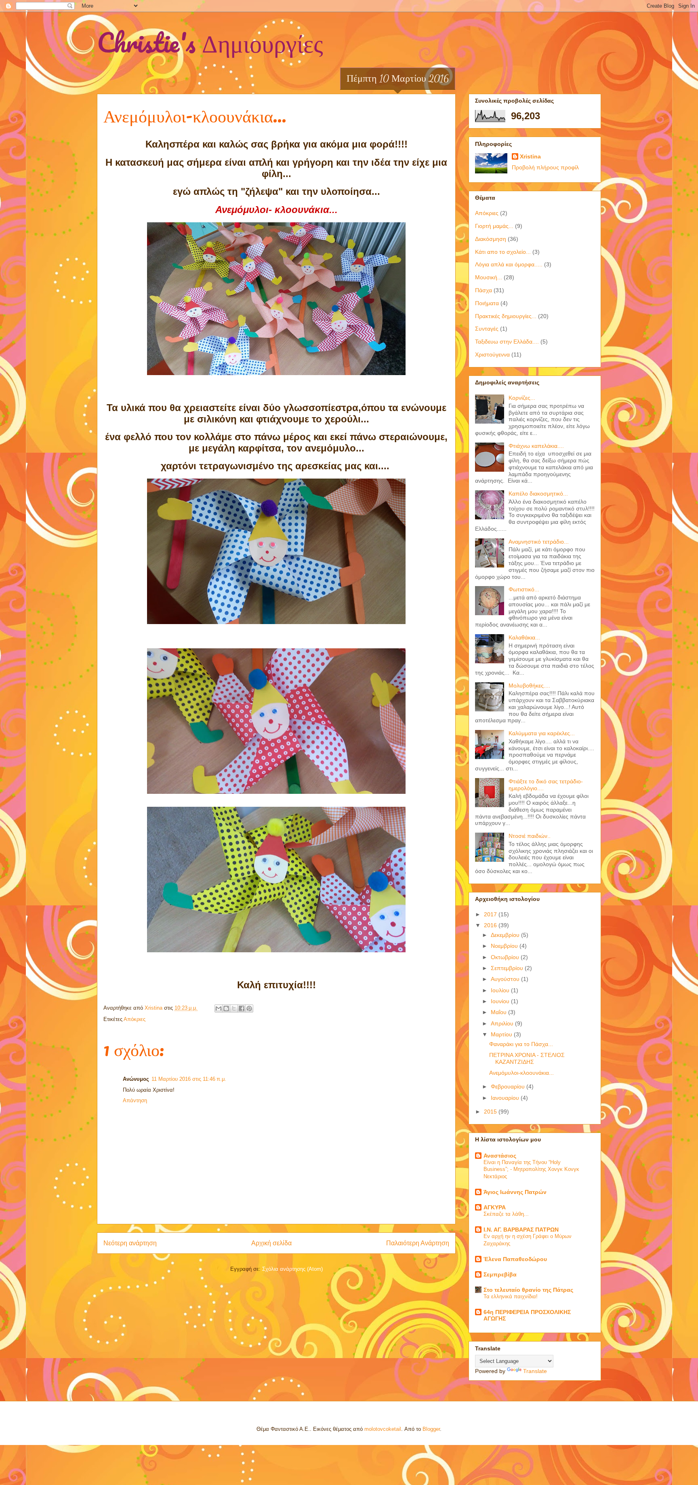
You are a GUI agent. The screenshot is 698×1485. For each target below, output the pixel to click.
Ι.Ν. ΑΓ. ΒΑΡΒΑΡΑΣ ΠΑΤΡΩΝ (521, 1229)
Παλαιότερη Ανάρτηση (417, 1243)
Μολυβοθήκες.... (529, 685)
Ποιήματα (487, 303)
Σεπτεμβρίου (508, 968)
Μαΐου (499, 1012)
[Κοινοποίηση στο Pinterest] (249, 1008)
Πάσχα (483, 290)
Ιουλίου (501, 990)
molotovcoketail (382, 1429)
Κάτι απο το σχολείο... (503, 252)
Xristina (530, 156)
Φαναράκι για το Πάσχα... (521, 1044)
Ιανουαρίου (506, 1098)
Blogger (431, 1429)
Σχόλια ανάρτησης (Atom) (292, 1269)
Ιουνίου (501, 1001)
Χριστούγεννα (492, 354)
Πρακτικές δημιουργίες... (505, 316)
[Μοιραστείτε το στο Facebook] (242, 1008)
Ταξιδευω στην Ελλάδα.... (507, 341)
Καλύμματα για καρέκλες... (542, 733)
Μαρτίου (502, 1034)
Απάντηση (135, 1100)
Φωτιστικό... (524, 589)
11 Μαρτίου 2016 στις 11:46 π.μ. (188, 1079)
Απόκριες (134, 1019)
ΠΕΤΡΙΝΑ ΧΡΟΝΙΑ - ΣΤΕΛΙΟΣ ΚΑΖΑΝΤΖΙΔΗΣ (527, 1058)
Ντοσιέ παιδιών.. (530, 836)
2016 (491, 925)
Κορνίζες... (522, 397)
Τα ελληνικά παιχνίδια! (511, 1296)
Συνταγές (486, 328)
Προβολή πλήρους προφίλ (545, 167)
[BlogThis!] (226, 1008)
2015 (491, 1111)
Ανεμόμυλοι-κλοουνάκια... (521, 1072)
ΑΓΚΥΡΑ (495, 1207)
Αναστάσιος (500, 1155)
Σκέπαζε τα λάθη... (506, 1214)
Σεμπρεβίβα (500, 1274)
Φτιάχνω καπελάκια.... (536, 446)
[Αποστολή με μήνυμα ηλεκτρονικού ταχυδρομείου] (218, 1008)
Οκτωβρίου (506, 957)
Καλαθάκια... (524, 637)
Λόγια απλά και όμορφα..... (508, 264)
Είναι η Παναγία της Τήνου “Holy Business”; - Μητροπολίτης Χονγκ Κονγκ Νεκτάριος (531, 1169)
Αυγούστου (506, 979)
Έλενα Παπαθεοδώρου (515, 1259)
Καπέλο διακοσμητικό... (538, 493)
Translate (535, 1371)
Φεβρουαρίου (508, 1086)
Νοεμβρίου (505, 946)
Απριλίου (503, 1023)
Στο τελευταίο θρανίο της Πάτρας (528, 1290)
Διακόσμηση (490, 239)
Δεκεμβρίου (506, 935)
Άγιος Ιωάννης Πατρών (515, 1192)
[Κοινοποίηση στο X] (234, 1008)
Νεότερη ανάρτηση (130, 1243)
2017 (491, 914)
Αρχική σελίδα (271, 1243)
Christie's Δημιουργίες (210, 42)
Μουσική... (488, 277)
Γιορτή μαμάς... (494, 226)
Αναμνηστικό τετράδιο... (539, 541)
